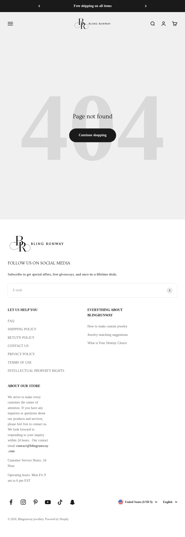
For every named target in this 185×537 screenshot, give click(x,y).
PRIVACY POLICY (21, 354)
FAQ (11, 321)
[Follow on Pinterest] (35, 502)
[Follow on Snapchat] (72, 502)
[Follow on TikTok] (60, 502)
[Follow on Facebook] (11, 502)
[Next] (146, 6)
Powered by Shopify (57, 519)
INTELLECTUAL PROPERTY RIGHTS (36, 371)
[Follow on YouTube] (48, 502)
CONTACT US (18, 346)
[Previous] (39, 6)
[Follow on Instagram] (23, 502)
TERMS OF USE (20, 362)
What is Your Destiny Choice (107, 343)
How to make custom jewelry (107, 326)
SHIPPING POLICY (22, 329)
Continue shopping (92, 135)
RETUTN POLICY (21, 337)
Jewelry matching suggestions (107, 335)
